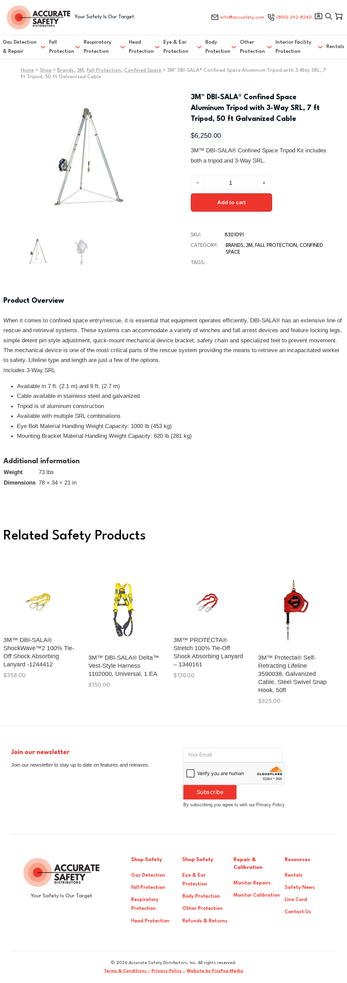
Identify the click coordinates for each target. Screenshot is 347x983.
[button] (144, 101)
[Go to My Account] (318, 17)
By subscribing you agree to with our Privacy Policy (234, 804)
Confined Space (142, 70)
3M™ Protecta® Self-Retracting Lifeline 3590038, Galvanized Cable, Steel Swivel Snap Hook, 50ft (292, 673)
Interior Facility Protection (293, 47)
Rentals (335, 46)
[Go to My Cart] (339, 17)
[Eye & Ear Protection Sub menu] (199, 47)
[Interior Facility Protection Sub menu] (320, 47)
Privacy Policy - (168, 971)
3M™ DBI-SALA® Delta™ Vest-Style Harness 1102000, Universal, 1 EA (123, 665)
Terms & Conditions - (127, 971)
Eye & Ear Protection (175, 47)
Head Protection (141, 47)
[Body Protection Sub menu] (234, 47)
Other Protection (252, 47)
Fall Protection (61, 47)
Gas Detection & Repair (20, 47)
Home (27, 70)
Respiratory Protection (97, 47)
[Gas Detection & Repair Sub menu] (43, 47)
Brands (65, 70)
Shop (46, 70)
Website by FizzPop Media (215, 971)
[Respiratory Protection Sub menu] (122, 47)
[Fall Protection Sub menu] (77, 47)
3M (80, 70)
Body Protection (217, 47)
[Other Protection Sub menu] (269, 47)
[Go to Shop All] (329, 17)
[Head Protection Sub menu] (157, 47)
